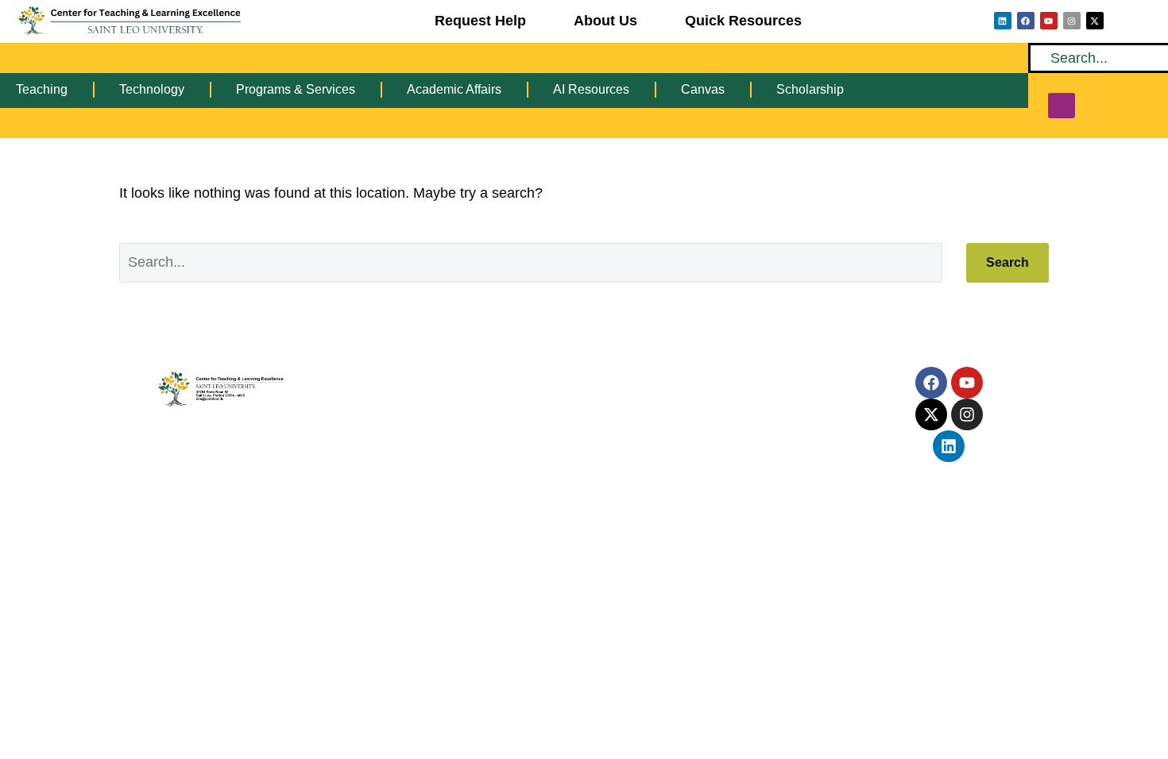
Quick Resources (743, 21)
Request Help (480, 21)
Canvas (703, 89)
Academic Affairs (454, 89)
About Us (605, 21)
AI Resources (591, 89)
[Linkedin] (1002, 20)
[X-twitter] (1095, 20)
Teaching (42, 89)
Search (1007, 262)
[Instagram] (1072, 20)
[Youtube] (1049, 20)
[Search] (1061, 105)
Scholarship (810, 89)
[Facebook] (1026, 20)
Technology (151, 89)
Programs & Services (295, 89)
